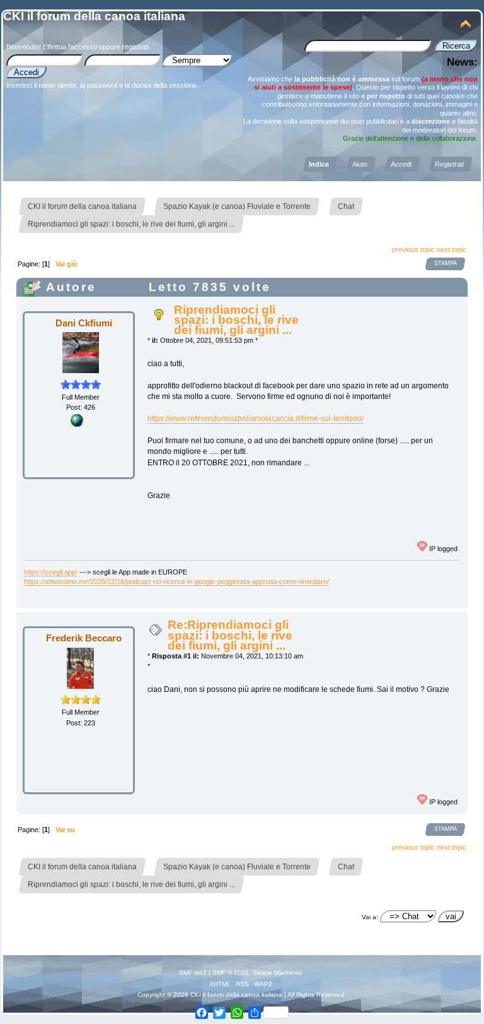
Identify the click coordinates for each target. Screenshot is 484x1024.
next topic (451, 249)
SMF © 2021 (230, 972)
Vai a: (370, 917)
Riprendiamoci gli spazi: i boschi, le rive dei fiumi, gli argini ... (236, 319)
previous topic (413, 249)
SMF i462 (193, 972)
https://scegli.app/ (51, 572)
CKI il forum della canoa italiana (94, 16)
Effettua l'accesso (70, 47)
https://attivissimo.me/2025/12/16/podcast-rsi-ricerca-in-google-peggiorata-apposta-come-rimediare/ (176, 581)
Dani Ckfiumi (83, 323)
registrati (135, 47)
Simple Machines (277, 972)
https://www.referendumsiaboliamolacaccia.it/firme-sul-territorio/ (255, 418)
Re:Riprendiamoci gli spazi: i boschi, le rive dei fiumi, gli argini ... (230, 635)
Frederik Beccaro (84, 638)
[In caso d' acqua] (77, 424)
